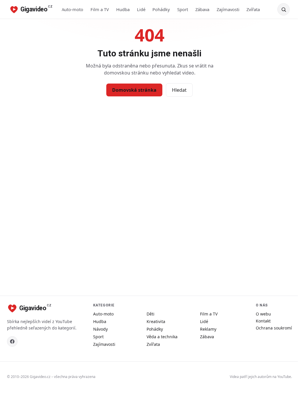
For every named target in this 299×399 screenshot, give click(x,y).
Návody (100, 329)
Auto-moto (72, 9)
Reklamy (208, 329)
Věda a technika (162, 336)
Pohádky (161, 9)
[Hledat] (283, 9)
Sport (182, 9)
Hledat (179, 90)
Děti (150, 314)
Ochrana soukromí (274, 328)
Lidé (141, 9)
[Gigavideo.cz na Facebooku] (12, 341)
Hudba (123, 9)
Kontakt (263, 321)
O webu (263, 314)
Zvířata (253, 9)
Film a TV (100, 9)
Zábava (202, 9)
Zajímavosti (228, 9)
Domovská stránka (134, 90)
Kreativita (156, 321)
